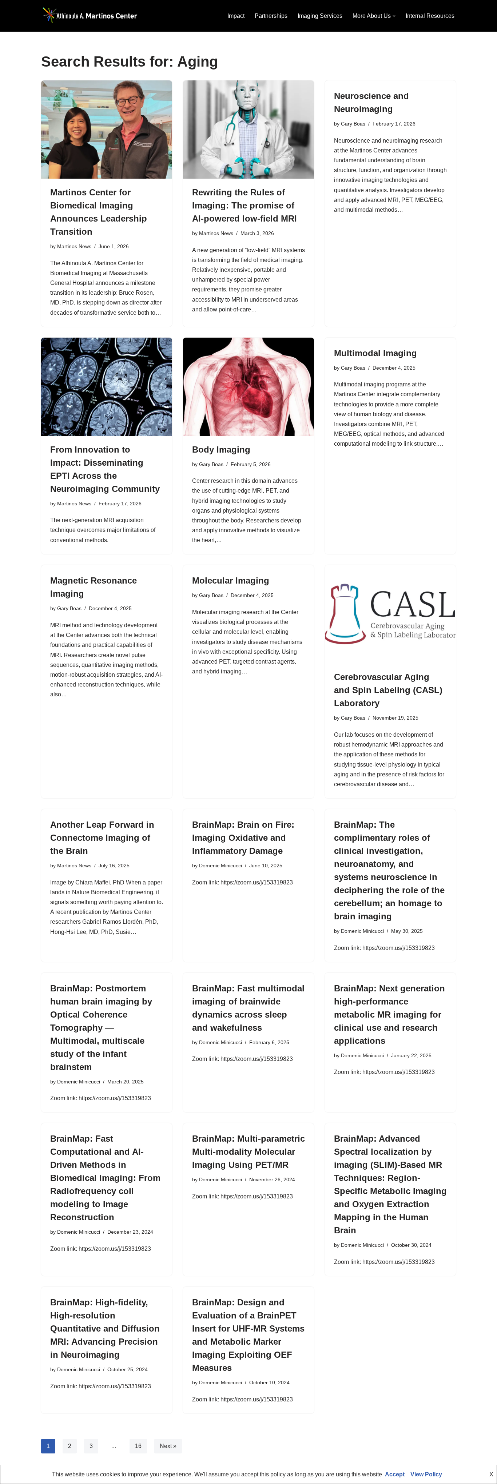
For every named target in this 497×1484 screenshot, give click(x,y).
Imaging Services (320, 16)
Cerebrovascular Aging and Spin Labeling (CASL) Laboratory (388, 690)
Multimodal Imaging (375, 353)
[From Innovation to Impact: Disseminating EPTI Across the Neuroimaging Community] (106, 387)
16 (138, 1446)
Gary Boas (353, 124)
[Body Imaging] (248, 387)
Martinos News (74, 246)
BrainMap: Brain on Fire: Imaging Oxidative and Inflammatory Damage (243, 838)
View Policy (426, 1474)
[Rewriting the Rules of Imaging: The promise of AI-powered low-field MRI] (248, 129)
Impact (235, 16)
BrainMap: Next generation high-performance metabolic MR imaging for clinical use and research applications (389, 1014)
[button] (394, 16)
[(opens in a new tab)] (390, 614)
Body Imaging (221, 449)
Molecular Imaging (230, 580)
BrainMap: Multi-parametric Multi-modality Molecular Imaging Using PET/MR (248, 1152)
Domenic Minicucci (220, 865)
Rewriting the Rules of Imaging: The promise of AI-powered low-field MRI (244, 205)
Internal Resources (430, 16)
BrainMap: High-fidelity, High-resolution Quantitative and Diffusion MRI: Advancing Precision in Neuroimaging (105, 1328)
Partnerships (271, 16)
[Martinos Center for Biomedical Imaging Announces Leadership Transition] (106, 129)
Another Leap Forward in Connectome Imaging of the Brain (102, 838)
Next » (168, 1446)
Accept (395, 1474)
